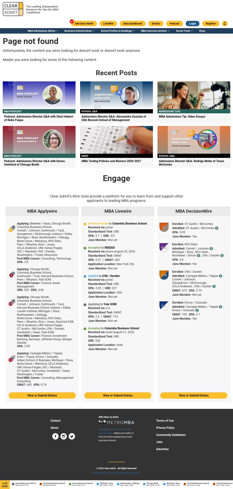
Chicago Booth (149, 483)
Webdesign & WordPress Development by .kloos (116, 473)
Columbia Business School (51, 483)
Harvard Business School (22, 483)
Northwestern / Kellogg (126, 483)
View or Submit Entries (42, 395)
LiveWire (5, 485)
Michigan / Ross (103, 483)
